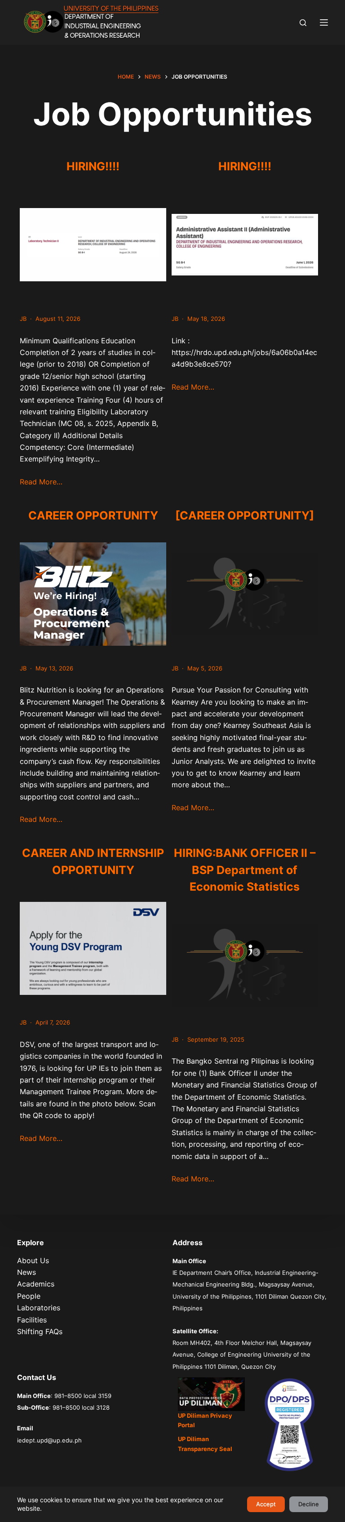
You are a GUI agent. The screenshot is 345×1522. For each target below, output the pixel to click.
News (26, 1272)
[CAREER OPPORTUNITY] (244, 515)
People (28, 1295)
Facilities (32, 1319)
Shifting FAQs (39, 1331)
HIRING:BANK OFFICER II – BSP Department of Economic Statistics (245, 869)
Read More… (41, 481)
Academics (35, 1283)
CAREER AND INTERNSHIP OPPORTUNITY (93, 861)
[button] (211, 1394)
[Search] (303, 22)
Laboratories (38, 1307)
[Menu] (324, 22)
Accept (266, 1504)
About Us (33, 1260)
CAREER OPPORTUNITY (93, 515)
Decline (308, 1504)
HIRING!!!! (92, 166)
